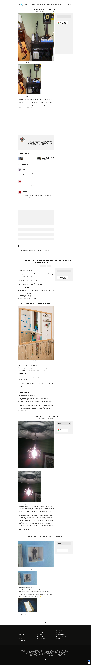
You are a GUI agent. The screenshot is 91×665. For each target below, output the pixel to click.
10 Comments (52, 418)
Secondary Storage (43, 537)
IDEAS (33, 4)
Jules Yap (37, 11)
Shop (56, 4)
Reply (24, 176)
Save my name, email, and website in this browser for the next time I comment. (34, 242)
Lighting (42, 418)
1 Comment (54, 537)
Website (19, 236)
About (60, 4)
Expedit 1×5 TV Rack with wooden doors (48, 158)
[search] (69, 16)
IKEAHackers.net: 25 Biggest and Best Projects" (37, 144)
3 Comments (53, 11)
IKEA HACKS (28, 4)
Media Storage (42, 11)
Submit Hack (50, 4)
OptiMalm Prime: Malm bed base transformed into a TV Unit (29, 158)
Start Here (43, 4)
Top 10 (37, 4)
